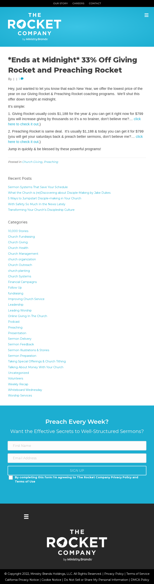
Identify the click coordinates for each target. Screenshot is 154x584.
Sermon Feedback (21, 344)
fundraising (15, 293)
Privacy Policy (114, 574)
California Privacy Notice (22, 580)
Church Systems (19, 276)
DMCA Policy (140, 580)
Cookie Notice (52, 580)
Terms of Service (138, 574)
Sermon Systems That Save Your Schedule (38, 187)
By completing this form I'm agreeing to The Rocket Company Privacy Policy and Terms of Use (76, 479)
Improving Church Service (26, 299)
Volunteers (15, 378)
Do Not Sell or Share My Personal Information (96, 580)
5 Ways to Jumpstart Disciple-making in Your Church (44, 198)
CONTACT (95, 3)
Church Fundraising (21, 236)
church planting (19, 271)
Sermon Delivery (19, 339)
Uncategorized (18, 373)
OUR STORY (60, 3)
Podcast (14, 321)
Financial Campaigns (22, 282)
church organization (22, 259)
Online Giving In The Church (27, 316)
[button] (77, 470)
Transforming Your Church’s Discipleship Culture (41, 210)
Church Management (23, 254)
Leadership (15, 304)
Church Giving (32, 162)
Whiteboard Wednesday (25, 390)
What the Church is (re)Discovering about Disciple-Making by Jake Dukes (59, 193)
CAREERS (78, 3)
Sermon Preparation (22, 356)
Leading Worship (20, 310)
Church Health (18, 248)
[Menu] (26, 517)
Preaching (51, 162)
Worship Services (20, 395)
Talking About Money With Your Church (35, 367)
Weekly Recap (18, 384)
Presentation (17, 333)
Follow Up (15, 287)
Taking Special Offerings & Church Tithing (37, 361)
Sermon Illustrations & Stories (28, 350)
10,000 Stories (18, 231)
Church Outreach (20, 265)
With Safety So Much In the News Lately (36, 204)
